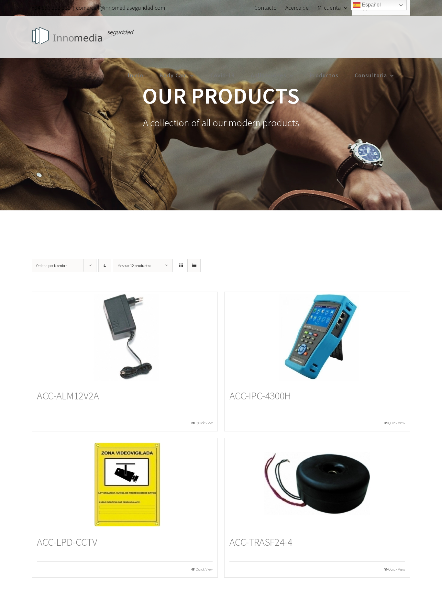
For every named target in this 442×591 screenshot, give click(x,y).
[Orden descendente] (104, 265)
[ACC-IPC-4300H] (317, 337)
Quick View (204, 422)
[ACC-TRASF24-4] (317, 483)
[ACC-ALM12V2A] (124, 337)
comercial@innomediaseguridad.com (120, 7)
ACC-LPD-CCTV (67, 542)
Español (370, 4)
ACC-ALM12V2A (68, 395)
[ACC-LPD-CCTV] (124, 483)
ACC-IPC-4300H (260, 395)
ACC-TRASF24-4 (260, 542)
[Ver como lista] (194, 265)
